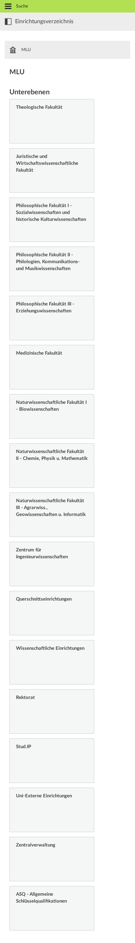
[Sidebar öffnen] (8, 21)
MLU (26, 50)
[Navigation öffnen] (8, 7)
